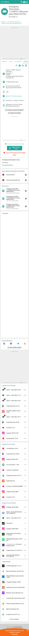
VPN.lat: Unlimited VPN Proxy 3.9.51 (15, 603)
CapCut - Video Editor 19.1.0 (13, 395)
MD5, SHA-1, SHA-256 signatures (14, 96)
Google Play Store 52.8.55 (12, 454)
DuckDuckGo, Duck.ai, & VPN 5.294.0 (15, 587)
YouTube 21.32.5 (10, 427)
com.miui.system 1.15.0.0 (12, 464)
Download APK (16, 148)
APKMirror (6, 2)
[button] (16, 66)
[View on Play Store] (20, 66)
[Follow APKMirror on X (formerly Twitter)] (4, 344)
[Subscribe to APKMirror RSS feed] (25, 344)
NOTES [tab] (10, 61)
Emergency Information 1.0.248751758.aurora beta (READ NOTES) (13, 206)
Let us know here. (18, 627)
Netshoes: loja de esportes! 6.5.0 (14, 593)
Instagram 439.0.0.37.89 (12, 433)
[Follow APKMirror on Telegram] (18, 344)
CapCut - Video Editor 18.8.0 (13, 390)
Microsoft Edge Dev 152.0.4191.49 (15, 571)
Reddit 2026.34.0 (10, 481)
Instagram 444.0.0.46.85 (12, 528)
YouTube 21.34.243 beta (12, 470)
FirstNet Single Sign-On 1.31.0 (13, 566)
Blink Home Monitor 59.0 (12, 609)
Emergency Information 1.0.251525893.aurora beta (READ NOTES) (13, 198)
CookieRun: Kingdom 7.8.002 (13, 582)
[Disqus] (14, 276)
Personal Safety (10, 174)
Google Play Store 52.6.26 (12, 422)
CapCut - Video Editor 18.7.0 (13, 417)
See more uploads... (14, 619)
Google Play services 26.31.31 (13, 475)
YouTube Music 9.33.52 (12, 438)
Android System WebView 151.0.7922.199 (12, 555)
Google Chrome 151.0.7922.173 (14, 550)
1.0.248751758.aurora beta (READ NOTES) (11, 23)
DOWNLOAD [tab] (4, 61)
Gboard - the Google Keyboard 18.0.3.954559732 (14, 512)
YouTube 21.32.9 (10, 497)
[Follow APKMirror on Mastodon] (11, 344)
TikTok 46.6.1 (9, 523)
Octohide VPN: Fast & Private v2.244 (15, 598)
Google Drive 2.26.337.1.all (12, 614)
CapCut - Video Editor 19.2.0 (13, 518)
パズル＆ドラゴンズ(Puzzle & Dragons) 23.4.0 (14, 545)
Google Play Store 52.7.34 (12, 406)
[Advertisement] (14, 43)
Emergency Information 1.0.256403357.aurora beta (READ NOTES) (13, 190)
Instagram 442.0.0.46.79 (12, 459)
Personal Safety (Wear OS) (13, 180)
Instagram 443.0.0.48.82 (12, 491)
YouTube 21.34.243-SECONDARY (14, 486)
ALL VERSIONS (18, 61)
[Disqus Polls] (14, 235)
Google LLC (14, 17)
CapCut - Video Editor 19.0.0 (13, 400)
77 (12, 73)
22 (13, 100)
